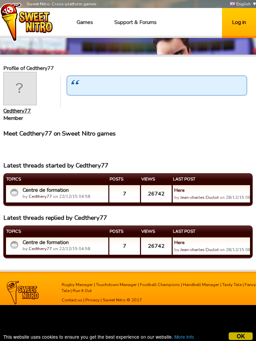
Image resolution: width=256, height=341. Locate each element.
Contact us (72, 300)
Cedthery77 (17, 111)
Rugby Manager (77, 285)
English (243, 4)
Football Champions (160, 285)
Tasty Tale (232, 285)
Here (179, 190)
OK (241, 336)
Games (85, 22)
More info (184, 336)
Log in (239, 22)
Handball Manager (201, 285)
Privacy (92, 300)
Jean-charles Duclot (199, 197)
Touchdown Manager (116, 285)
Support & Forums (135, 22)
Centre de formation (46, 190)
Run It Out (82, 291)
